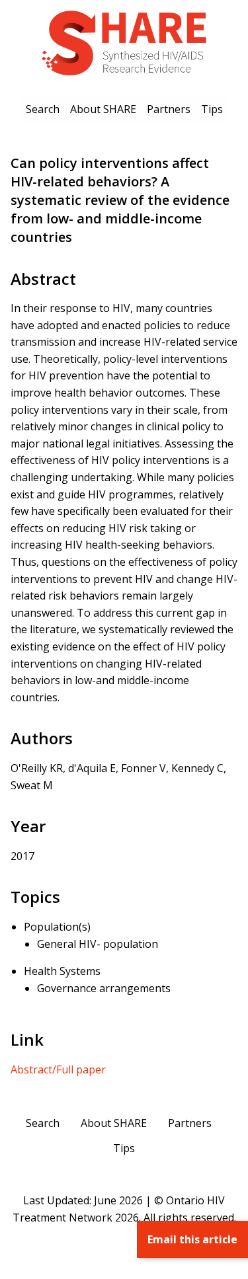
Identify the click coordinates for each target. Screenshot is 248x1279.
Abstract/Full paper (58, 1069)
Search (43, 109)
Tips (212, 109)
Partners (168, 109)
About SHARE (103, 109)
